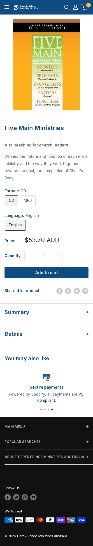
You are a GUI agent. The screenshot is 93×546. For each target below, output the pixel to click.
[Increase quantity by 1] (58, 256)
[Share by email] (85, 291)
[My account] (75, 7)
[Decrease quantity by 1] (29, 256)
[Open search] (66, 7)
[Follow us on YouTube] (33, 497)
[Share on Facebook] (59, 291)
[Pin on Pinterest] (68, 291)
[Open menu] (7, 7)
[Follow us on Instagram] (25, 497)
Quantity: (13, 255)
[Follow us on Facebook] (8, 497)
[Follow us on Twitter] (16, 497)
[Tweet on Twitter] (77, 291)
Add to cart (46, 272)
